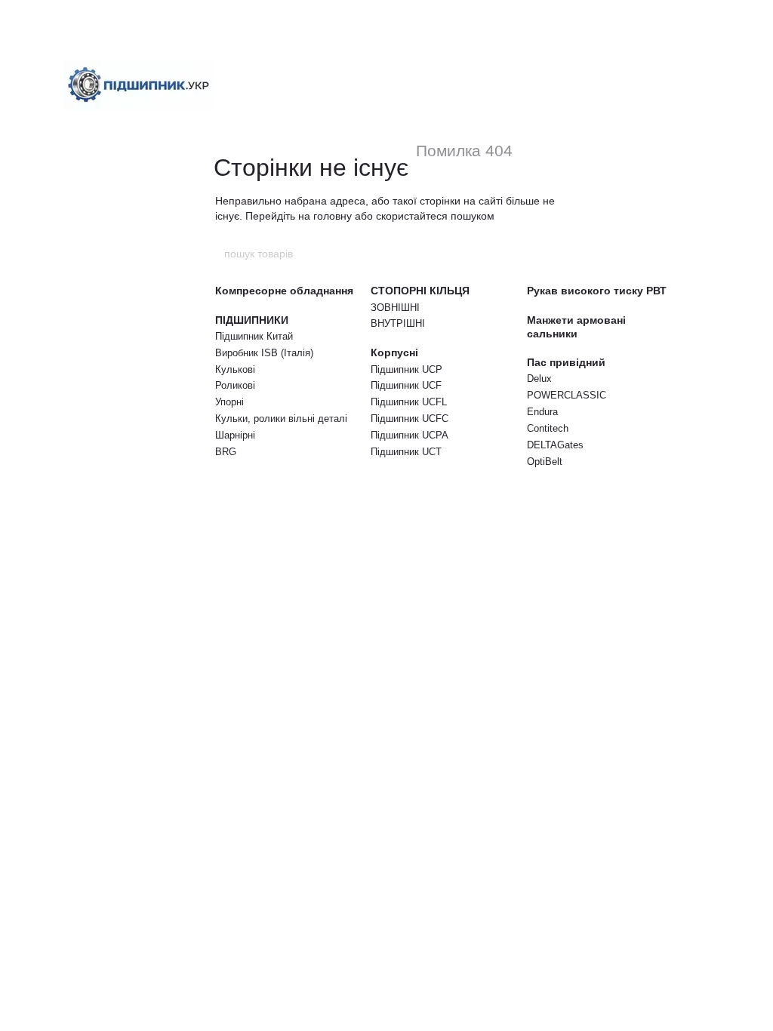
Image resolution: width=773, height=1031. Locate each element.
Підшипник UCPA (409, 435)
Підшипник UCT (406, 451)
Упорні (229, 402)
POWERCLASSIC (566, 395)
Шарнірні (235, 435)
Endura (542, 411)
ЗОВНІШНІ (395, 307)
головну (332, 216)
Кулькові (235, 369)
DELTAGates (555, 445)
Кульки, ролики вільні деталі (281, 418)
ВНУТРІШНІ (398, 323)
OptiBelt (544, 461)
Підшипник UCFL (409, 402)
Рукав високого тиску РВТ (597, 291)
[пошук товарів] (550, 253)
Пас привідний (566, 362)
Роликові (235, 385)
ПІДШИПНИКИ (251, 320)
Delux (539, 378)
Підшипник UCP (406, 369)
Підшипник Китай (254, 336)
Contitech (547, 428)
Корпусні (394, 352)
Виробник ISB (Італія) (264, 353)
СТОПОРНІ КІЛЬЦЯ (420, 291)
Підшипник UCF (406, 385)
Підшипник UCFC (409, 418)
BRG (225, 451)
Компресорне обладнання (284, 291)
